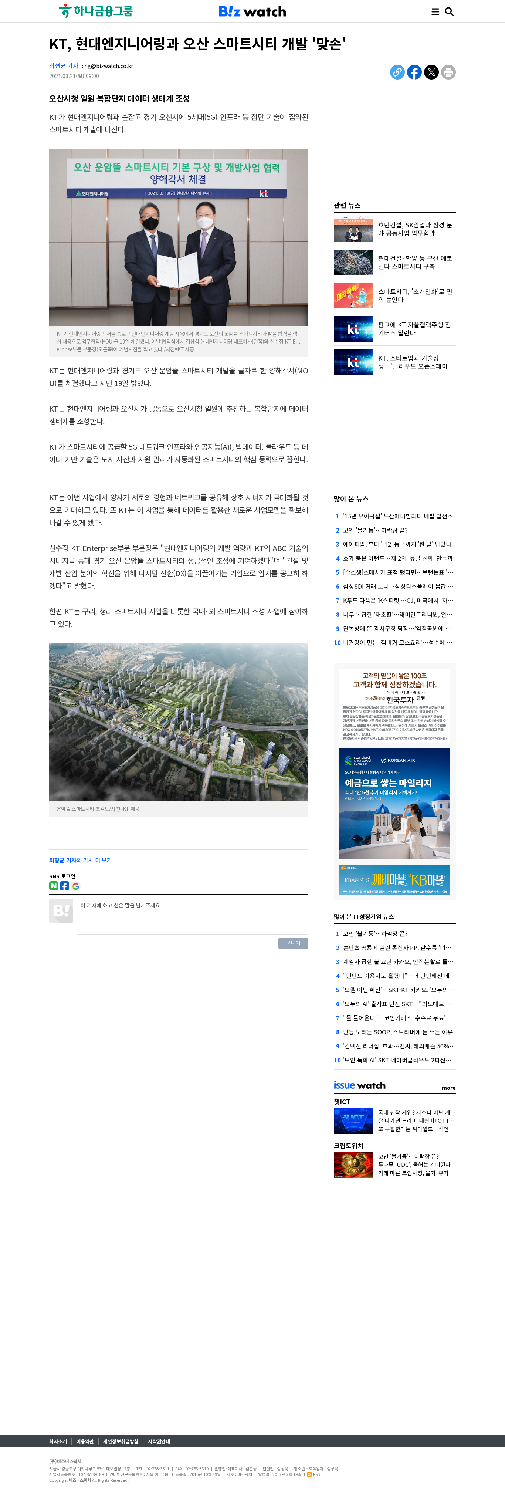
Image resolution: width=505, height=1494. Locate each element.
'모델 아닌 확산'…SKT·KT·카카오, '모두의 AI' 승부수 (408, 989)
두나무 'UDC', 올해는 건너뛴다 (414, 1164)
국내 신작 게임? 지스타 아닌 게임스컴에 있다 (430, 1112)
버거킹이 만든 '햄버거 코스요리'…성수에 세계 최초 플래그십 (418, 642)
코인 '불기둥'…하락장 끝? (375, 529)
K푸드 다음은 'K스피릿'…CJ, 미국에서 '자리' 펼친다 (407, 600)
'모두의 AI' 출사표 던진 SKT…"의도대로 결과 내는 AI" (411, 1003)
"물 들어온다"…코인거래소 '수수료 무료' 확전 (400, 1017)
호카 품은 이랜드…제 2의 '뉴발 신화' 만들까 (398, 558)
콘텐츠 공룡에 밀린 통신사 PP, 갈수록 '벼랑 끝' (401, 947)
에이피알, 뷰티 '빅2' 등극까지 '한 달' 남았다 (397, 544)
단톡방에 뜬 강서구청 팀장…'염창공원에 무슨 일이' (406, 628)
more (449, 1087)
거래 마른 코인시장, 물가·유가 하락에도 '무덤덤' (434, 1173)
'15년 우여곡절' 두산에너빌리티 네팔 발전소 (398, 515)
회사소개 (58, 1441)
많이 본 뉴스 (351, 498)
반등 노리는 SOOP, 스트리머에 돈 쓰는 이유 (398, 1031)
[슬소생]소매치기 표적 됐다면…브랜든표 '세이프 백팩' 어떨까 (419, 572)
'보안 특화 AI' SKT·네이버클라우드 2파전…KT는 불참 (410, 1059)
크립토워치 (348, 1145)
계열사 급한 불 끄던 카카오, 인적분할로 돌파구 (401, 961)
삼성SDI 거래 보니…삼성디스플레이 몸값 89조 (401, 586)
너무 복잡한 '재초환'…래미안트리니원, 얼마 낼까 (404, 614)
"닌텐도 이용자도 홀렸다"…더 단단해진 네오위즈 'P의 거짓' (417, 975)
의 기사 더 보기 (80, 860)
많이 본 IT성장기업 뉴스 (364, 916)
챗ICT (342, 1101)
